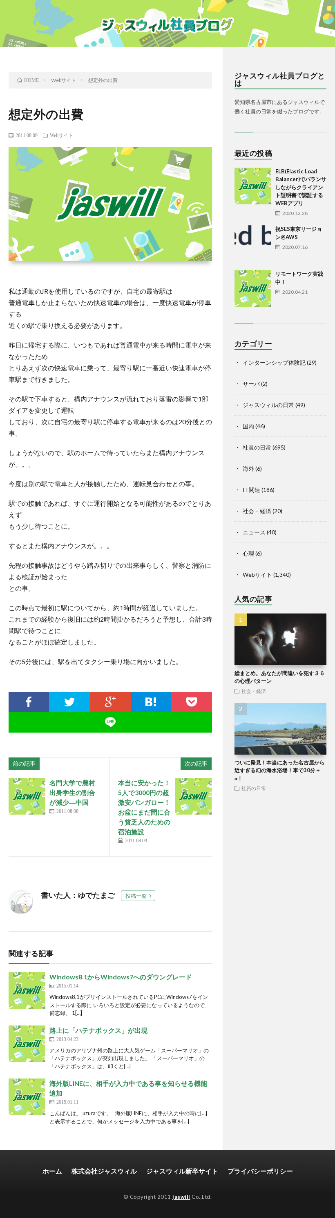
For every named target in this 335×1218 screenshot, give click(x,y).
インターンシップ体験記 (274, 362)
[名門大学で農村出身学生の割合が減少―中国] (27, 796)
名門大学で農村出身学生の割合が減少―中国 (72, 792)
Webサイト (61, 135)
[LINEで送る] (110, 722)
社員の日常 (257, 447)
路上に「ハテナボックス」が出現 (98, 1030)
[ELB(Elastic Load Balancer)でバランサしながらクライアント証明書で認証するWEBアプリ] (252, 186)
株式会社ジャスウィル (104, 1171)
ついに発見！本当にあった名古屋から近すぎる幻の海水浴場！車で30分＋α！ (279, 770)
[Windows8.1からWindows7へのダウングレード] (27, 990)
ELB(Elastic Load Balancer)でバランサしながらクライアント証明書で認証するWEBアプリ (300, 187)
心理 (248, 553)
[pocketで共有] (191, 702)
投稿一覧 (136, 895)
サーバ (251, 383)
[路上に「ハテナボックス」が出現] (27, 1043)
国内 (248, 426)
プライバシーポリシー (260, 1171)
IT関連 (251, 489)
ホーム (52, 1171)
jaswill (181, 1197)
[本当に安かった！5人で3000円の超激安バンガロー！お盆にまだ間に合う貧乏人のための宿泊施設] (193, 796)
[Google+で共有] (110, 702)
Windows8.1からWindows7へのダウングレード (120, 977)
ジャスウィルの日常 (268, 404)
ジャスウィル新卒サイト (182, 1171)
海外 (248, 468)
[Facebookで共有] (29, 702)
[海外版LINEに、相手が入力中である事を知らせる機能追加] (27, 1096)
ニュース (254, 532)
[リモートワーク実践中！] (252, 288)
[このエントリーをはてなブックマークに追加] (151, 702)
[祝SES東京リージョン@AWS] (252, 243)
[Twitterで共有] (69, 702)
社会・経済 (257, 510)
